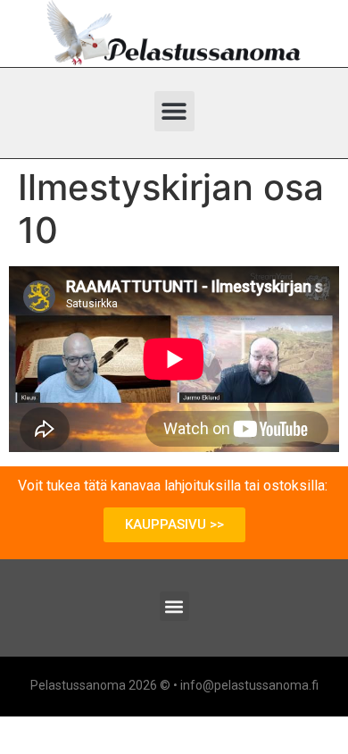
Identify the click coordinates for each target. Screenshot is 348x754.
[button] (174, 111)
